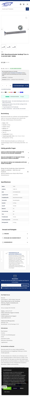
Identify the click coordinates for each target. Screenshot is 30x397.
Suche (2, 336)
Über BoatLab (4, 331)
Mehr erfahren (7, 391)
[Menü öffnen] (27, 4)
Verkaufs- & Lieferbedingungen (8, 335)
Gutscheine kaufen (5, 338)
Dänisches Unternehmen (6, 340)
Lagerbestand (4, 342)
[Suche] (27, 9)
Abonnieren (25, 285)
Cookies (3, 333)
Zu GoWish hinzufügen (6, 89)
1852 (2, 51)
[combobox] (15, 9)
